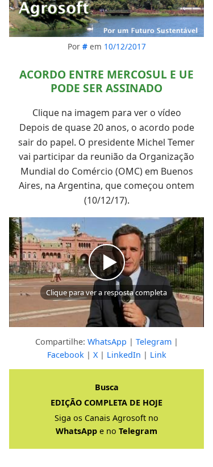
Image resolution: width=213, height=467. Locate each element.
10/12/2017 (125, 46)
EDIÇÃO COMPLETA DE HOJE (106, 402)
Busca (107, 387)
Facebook (65, 354)
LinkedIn (124, 354)
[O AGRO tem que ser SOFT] (106, 18)
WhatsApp (107, 341)
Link (158, 354)
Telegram (154, 341)
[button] (106, 272)
